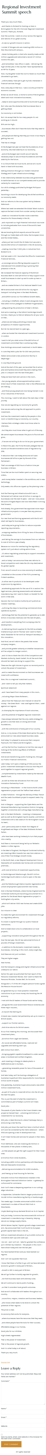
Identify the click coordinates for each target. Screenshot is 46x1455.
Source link (5, 1362)
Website (4, 1426)
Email (4, 1417)
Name (4, 1408)
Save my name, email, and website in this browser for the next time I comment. (21, 1437)
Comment (5, 1381)
